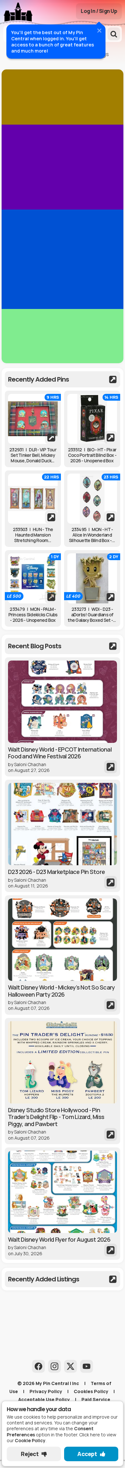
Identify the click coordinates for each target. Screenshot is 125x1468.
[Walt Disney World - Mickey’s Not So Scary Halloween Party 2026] (62, 955)
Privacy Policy (45, 1391)
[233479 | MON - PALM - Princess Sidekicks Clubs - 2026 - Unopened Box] (33, 578)
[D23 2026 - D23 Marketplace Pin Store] (62, 836)
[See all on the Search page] (62, 379)
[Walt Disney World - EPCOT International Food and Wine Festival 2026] (62, 717)
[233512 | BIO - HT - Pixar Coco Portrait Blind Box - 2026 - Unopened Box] (92, 419)
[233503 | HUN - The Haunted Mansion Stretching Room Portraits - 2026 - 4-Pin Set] (33, 498)
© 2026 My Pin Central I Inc (48, 1383)
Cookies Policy (91, 1391)
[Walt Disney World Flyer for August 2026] (62, 1203)
